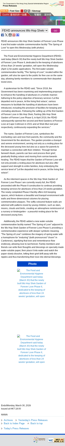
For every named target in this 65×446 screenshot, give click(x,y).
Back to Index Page (14, 423)
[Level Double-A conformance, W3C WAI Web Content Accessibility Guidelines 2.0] (56, 440)
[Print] (18, 34)
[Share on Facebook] (2, 34)
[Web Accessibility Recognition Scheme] (39, 439)
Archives (8, 420)
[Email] (10, 34)
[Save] (14, 34)
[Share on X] (6, 34)
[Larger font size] (25, 11)
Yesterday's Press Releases (33, 420)
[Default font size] (22, 11)
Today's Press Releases (16, 428)
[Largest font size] (28, 11)
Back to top (37, 423)
